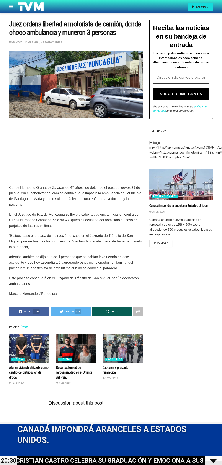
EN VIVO (202, 6)
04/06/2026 (17, 383)
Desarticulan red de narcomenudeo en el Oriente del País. (74, 372)
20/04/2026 (111, 378)
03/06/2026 (64, 383)
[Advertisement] (76, 154)
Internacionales (164, 196)
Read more (160, 243)
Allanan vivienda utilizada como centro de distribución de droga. (29, 372)
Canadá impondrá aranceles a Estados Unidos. (178, 206)
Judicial (33, 42)
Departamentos (51, 42)
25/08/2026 (158, 211)
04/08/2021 (16, 42)
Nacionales (114, 359)
